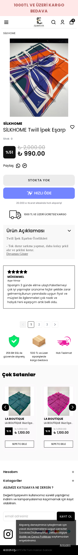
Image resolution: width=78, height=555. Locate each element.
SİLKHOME (9, 33)
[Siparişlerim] (62, 22)
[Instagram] (8, 534)
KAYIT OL (66, 516)
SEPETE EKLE (19, 444)
